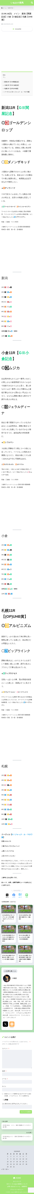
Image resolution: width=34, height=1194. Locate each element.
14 (26, 1159)
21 (26, 1161)
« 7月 (2, 1169)
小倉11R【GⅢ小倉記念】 (12, 85)
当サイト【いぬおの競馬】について (17, 1184)
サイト (4, 1086)
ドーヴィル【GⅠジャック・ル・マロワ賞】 (17, 92)
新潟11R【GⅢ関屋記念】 (12, 82)
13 (23, 1159)
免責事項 (24, 1186)
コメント (5, 1048)
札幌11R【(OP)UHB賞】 (11, 88)
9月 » (7, 1169)
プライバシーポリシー (16, 1189)
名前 (4, 1071)
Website (12, 1027)
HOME (18, 1178)
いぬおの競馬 (17, 3)
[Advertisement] (17, 51)
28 (26, 1164)
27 (23, 1164)
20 (23, 1161)
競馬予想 (13, 902)
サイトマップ (17, 1181)
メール (5, 1078)
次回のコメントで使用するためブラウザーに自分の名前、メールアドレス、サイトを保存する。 (17, 1095)
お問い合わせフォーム (13, 1186)
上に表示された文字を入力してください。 (15, 1103)
